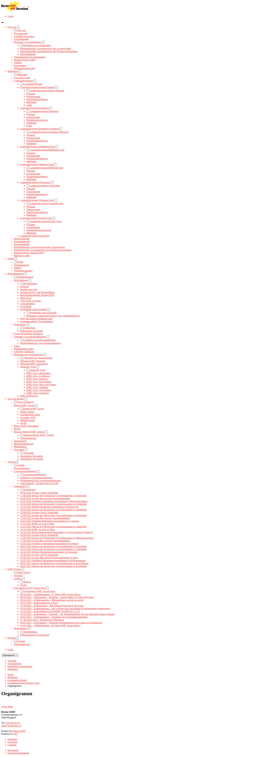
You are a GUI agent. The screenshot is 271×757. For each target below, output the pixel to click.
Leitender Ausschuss (24, 36)
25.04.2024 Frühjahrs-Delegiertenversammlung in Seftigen (49, 543)
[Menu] (2, 22)
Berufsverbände (21, 238)
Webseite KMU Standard (32, 361)
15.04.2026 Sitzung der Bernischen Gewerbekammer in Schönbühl (53, 504)
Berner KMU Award (24, 405)
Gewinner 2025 (28, 417)
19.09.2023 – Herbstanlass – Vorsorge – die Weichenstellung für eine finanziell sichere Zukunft (67, 614)
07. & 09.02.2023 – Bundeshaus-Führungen (42, 619)
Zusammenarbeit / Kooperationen (36, 321)
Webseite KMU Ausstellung (34, 364)
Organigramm (21, 33)
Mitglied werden (22, 255)
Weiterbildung (21, 628)
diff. (16, 734)
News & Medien (16, 398)
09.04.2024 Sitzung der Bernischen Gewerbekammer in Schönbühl (53, 546)
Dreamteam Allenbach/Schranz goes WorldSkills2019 (53, 316)
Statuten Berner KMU (25, 60)
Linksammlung (27, 303)
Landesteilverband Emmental (34, 108)
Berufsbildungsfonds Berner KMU (37, 295)
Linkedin (12, 745)
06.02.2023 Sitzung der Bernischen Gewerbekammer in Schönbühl (53, 566)
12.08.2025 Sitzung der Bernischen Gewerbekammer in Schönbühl (53, 515)
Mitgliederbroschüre (24, 348)
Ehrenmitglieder (28, 54)
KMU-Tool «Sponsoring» (39, 381)
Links (29, 105)
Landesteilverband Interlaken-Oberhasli (39, 128)
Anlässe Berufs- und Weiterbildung (37, 292)
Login (10, 16)
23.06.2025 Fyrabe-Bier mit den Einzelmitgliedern (45, 518)
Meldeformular (27, 420)
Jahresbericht (20, 441)
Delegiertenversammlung (38, 230)
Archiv (23, 423)
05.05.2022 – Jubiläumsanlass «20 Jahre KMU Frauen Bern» (50, 625)
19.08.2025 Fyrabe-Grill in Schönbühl (39, 512)
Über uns (12, 27)
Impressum (13, 750)
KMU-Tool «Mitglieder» (38, 373)
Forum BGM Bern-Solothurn (28, 333)
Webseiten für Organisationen (28, 354)
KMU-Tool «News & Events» (41, 384)
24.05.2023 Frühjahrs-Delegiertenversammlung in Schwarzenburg (53, 560)
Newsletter (19, 449)
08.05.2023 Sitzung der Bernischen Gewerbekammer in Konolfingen (54, 563)
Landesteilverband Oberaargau (35, 182)
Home (11, 674)
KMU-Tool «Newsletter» (38, 390)
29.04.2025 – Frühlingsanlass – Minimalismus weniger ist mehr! (52, 600)
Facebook (12, 742)
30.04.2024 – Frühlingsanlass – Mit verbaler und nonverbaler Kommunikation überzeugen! (65, 608)
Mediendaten (20, 446)
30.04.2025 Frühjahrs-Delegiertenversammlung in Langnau (49, 521)
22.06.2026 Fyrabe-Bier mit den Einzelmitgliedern (45, 498)
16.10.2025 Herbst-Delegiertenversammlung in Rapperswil (49, 507)
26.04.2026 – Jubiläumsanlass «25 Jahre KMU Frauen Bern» (50, 594)
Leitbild (17, 62)
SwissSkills (25, 306)
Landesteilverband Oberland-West (37, 200)
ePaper (17, 428)
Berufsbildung (21, 280)
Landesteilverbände (23, 80)
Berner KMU (19, 731)
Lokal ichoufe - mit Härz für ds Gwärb (39, 483)
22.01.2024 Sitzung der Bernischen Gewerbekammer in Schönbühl (53, 549)
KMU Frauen (14, 569)
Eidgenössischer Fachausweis (34, 635)
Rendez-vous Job (28, 289)
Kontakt (12, 638)
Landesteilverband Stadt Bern (34, 236)
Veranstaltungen (22, 468)
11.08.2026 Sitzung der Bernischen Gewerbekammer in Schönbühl (53, 495)
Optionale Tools (28, 366)
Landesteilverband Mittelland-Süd (37, 164)
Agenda (11, 462)
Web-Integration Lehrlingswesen (36, 318)
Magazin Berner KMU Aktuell (29, 431)
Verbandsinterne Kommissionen (29, 57)
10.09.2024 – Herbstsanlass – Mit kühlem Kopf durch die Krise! (52, 605)
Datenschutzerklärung (18, 753)
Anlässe (18, 578)
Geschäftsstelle (21, 39)
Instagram (12, 739)
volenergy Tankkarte (24, 351)
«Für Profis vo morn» (30, 300)
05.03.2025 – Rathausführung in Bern (39, 603)
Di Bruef (24, 286)
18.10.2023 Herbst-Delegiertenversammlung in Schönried (48, 552)
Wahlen (17, 268)
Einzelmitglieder (22, 241)
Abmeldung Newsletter (31, 459)
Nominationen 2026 (30, 414)
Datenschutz (20, 324)
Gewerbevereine (22, 77)
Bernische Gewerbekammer (27, 42)
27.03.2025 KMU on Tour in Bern (37, 523)
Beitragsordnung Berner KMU (29, 252)
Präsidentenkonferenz (37, 99)
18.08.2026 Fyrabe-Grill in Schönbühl (39, 492)
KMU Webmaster (29, 395)
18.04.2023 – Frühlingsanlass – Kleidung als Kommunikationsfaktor (54, 617)
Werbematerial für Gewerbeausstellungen (40, 343)
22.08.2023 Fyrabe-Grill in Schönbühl (39, 555)
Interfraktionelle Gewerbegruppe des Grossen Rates (45, 48)
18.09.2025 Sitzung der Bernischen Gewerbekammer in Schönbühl (53, 509)
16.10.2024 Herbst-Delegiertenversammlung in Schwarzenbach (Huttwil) (56, 532)
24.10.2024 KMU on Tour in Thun (37, 529)
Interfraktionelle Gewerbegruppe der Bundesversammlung (49, 51)
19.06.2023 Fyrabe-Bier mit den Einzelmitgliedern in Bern (49, 557)
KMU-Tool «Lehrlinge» (38, 376)
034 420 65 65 (13, 723)
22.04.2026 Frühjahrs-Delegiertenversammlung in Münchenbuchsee (54, 501)
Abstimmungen (21, 265)
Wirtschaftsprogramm (24, 68)
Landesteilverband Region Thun (36, 218)
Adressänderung (28, 438)
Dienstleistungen (16, 273)
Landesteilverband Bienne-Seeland (37, 87)
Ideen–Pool (25, 298)
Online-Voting (27, 411)
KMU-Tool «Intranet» (37, 379)
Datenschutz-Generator (31, 331)
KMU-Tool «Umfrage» (38, 393)
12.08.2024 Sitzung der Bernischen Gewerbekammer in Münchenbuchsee (56, 538)
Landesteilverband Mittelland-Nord (37, 146)
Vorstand (30, 93)
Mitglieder (13, 71)
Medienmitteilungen (24, 443)
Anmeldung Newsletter (31, 456)
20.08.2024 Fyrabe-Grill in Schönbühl (39, 535)
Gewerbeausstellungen (25, 471)
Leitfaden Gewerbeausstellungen (30, 336)
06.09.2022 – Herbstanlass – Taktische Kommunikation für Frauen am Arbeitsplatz (61, 622)
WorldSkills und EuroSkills (33, 309)
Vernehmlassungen (23, 270)
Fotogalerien (20, 486)
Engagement (20, 65)
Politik (11, 258)
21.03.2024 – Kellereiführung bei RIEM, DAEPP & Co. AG (50, 611)
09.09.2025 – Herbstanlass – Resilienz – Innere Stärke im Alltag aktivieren (57, 597)
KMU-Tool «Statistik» (37, 387)
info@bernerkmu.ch (11, 725)
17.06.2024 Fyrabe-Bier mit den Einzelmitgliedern (45, 540)
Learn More (7, 706)
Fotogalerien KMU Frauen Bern (30, 588)
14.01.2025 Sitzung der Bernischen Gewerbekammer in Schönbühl (53, 526)
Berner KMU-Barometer (26, 426)
